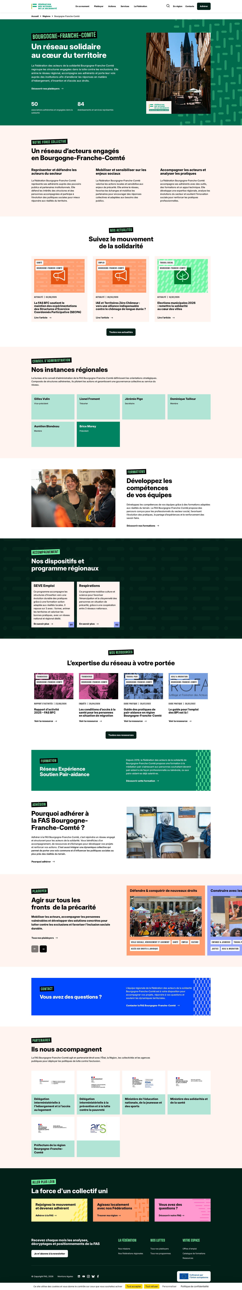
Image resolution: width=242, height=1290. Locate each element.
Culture (194, 942)
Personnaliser (169, 1286)
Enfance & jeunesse (221, 942)
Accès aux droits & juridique (144, 949)
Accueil (35, 16)
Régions (46, 16)
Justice (215, 949)
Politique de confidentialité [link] (195, 1286)
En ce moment (82, 6)
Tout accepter (134, 1286)
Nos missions (124, 1248)
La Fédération (140, 6)
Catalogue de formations (194, 1253)
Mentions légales (65, 1276)
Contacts (189, 6)
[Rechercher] (168, 6)
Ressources (188, 1258)
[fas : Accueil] (44, 6)
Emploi (185, 942)
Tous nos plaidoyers (159, 1248)
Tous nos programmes (160, 1253)
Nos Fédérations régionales (130, 1253)
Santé (175, 942)
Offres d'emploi (190, 1248)
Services (125, 6)
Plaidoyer (98, 6)
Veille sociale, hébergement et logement (150, 942)
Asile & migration (230, 949)
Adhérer (204, 6)
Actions (112, 6)
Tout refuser (151, 1286)
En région (177, 6)
